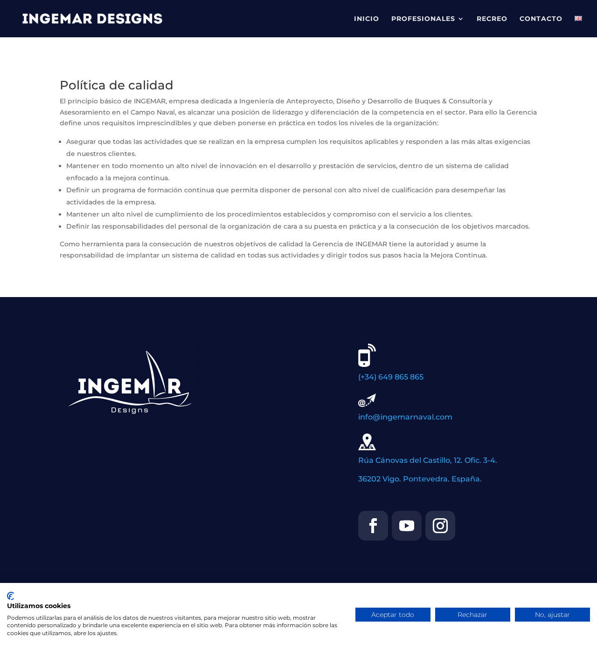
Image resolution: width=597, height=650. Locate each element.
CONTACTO (541, 19)
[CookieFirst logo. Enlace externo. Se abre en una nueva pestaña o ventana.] (10, 596)
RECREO (492, 19)
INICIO (366, 19)
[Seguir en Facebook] (373, 526)
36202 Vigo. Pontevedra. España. (420, 478)
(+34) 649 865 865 (390, 376)
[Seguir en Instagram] (440, 526)
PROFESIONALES (423, 19)
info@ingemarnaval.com (405, 417)
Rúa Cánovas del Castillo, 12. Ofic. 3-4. (427, 460)
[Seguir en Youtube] (407, 526)
